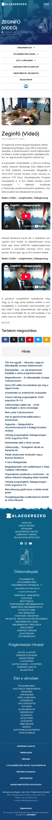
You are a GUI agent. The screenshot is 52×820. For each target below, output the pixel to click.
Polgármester (26, 579)
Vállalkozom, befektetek (27, 538)
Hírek (24, 32)
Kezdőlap (10, 32)
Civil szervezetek (27, 704)
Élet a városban (24, 60)
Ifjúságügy (26, 715)
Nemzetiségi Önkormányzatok (26, 607)
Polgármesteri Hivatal (24, 54)
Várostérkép (26, 628)
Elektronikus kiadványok (27, 730)
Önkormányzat (24, 48)
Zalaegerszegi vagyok (26, 532)
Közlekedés (27, 721)
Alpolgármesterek (26, 582)
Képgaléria (26, 529)
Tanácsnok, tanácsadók (26, 595)
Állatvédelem (27, 634)
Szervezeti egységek (26, 655)
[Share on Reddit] (30, 339)
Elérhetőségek (26, 658)
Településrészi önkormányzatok (27, 604)
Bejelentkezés (26, 808)
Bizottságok (26, 601)
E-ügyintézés (26, 661)
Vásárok (26, 727)
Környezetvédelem (26, 631)
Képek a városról (27, 698)
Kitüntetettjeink (26, 610)
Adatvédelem (26, 778)
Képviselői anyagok (26, 772)
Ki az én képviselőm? (27, 592)
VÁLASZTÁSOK (26, 80)
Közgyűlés (26, 598)
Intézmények (26, 701)
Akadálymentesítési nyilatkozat (26, 785)
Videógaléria (26, 695)
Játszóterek (26, 718)
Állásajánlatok (26, 709)
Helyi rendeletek (26, 613)
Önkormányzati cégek (26, 622)
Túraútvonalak (26, 733)
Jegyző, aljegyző (27, 652)
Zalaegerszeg (14, 4)
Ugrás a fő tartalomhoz (43, 1)
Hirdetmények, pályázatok (26, 73)
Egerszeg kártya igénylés (26, 67)
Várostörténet (27, 526)
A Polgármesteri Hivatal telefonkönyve (26, 765)
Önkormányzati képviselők (25, 585)
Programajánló (26, 686)
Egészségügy (27, 712)
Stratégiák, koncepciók (27, 616)
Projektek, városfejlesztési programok (27, 619)
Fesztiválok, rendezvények (27, 689)
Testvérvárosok (26, 636)
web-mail (26, 759)
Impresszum (26, 753)
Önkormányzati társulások (26, 625)
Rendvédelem (26, 724)
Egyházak (27, 706)
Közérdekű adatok (26, 667)
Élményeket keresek (27, 535)
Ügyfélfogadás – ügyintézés (27, 664)
